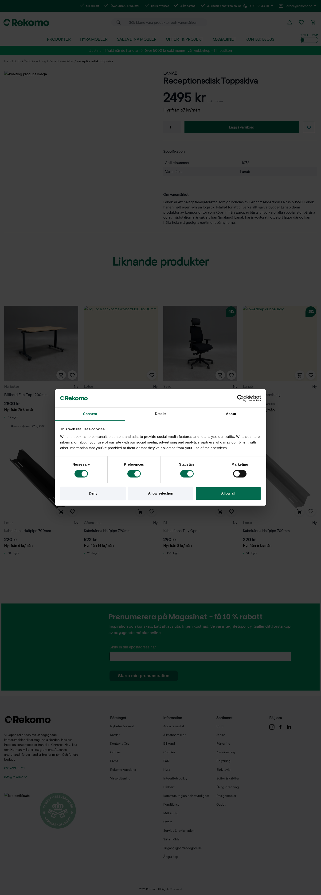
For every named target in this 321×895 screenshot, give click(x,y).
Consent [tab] (90, 414)
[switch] (134, 474)
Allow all (228, 493)
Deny (93, 493)
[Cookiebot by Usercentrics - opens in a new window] (240, 398)
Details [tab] (160, 414)
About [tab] (231, 414)
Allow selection (160, 493)
